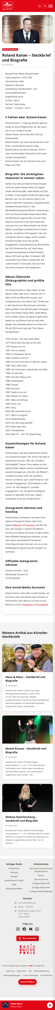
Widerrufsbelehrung (41, 971)
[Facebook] (24, 929)
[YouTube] (30, 929)
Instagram (28, 604)
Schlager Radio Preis (41, 887)
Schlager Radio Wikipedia (41, 891)
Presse (41, 875)
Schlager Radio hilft (41, 883)
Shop (14, 884)
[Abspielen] (50, 1005)
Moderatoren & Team (14, 880)
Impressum (10, 971)
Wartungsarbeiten (14, 888)
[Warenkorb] (39, 6)
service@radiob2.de (27, 903)
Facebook (43, 604)
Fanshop (30, 525)
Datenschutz (21, 971)
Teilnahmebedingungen (12, 975)
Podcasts (14, 872)
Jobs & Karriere (41, 879)
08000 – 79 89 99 (25, 906)
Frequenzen (14, 868)
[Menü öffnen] (50, 6)
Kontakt (14, 876)
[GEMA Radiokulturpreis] (27, 949)
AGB (30, 971)
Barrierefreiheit (30, 938)
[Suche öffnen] (45, 6)
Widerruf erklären (27, 982)
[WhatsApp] (37, 929)
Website (17, 525)
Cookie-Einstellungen (30, 975)
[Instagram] (17, 929)
